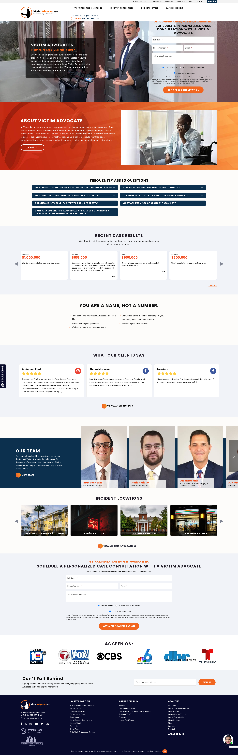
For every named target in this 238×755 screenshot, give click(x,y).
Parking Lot (74, 726)
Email (188, 48)
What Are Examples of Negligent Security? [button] (149, 203)
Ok (165, 751)
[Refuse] (235, 751)
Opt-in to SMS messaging (185, 73)
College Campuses (77, 711)
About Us (32, 147)
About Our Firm (140, 1)
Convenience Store (78, 714)
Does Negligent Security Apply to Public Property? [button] (67, 203)
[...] (63, 385)
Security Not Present (127, 708)
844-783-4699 (36, 718)
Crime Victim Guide (185, 1)
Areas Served (176, 734)
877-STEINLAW (91, 18)
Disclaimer (212, 286)
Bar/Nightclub (75, 708)
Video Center (173, 711)
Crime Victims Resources (178, 708)
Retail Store (75, 729)
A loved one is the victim (193, 67)
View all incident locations (120, 546)
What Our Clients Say (119, 355)
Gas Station (74, 717)
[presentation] (233, 456)
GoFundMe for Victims (177, 714)
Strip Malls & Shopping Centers (82, 732)
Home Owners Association (81, 720)
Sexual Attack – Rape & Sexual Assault (135, 711)
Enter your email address (147, 682)
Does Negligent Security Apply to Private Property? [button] (155, 195)
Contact (200, 1)
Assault (122, 705)
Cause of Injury (128, 701)
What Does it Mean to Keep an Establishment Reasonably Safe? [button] (73, 187)
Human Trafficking (126, 720)
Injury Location (80, 701)
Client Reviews (156, 1)
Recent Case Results (119, 235)
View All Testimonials (120, 405)
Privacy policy (155, 751)
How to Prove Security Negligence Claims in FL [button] (152, 187)
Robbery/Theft (125, 714)
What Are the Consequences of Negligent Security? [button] (67, 195)
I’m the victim (171, 67)
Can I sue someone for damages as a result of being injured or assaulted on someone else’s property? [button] (72, 212)
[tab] (75, 187)
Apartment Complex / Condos (82, 705)
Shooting (122, 717)
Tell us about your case (162, 56)
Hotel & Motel (75, 723)
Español (212, 1)
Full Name (158, 40)
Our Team (169, 1)
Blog (170, 723)
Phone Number (160, 48)
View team (28, 474)
